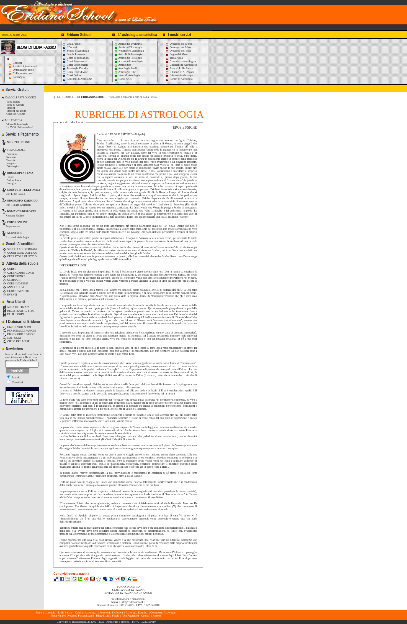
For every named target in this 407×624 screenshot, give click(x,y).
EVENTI (11, 294)
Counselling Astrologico (183, 64)
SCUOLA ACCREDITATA (21, 249)
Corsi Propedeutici (76, 61)
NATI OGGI (13, 337)
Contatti (17, 62)
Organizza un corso (23, 69)
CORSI (11, 268)
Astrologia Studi (127, 68)
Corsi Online (73, 75)
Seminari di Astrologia (79, 78)
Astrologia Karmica (77, 68)
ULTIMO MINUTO (17, 290)
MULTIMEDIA (13, 120)
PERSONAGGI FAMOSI (21, 330)
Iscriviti (15, 377)
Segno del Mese (178, 54)
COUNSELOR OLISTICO (21, 252)
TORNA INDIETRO (128, 586)
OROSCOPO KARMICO (22, 200)
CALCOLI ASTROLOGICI (20, 97)
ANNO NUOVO (15, 287)
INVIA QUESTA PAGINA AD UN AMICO (128, 592)
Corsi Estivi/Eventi (77, 71)
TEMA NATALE (15, 149)
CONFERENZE (15, 276)
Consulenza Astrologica (182, 61)
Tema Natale (176, 57)
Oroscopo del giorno (180, 43)
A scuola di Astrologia (130, 61)
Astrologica (124, 64)
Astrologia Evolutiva (129, 43)
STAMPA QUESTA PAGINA (128, 589)
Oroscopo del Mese (180, 47)
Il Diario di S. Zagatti (181, 71)
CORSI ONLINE (17, 222)
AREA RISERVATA (17, 307)
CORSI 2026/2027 (17, 283)
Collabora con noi (23, 73)
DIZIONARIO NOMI (18, 326)
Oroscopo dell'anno (180, 50)
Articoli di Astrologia (130, 54)
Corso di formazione (77, 57)
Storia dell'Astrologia (130, 47)
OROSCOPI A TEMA (20, 172)
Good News (125, 78)
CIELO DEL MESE (18, 341)
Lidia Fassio (73, 43)
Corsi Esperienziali (77, 64)
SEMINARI (13, 279)
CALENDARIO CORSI (20, 272)
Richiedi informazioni (25, 66)
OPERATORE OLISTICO (21, 256)
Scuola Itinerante (75, 54)
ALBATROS (14, 233)
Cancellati (17, 382)
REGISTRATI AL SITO (20, 310)
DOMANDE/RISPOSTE (21, 211)
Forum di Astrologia (180, 78)
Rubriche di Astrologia (131, 50)
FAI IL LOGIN (15, 314)
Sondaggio (19, 76)
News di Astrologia (129, 75)
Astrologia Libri (127, 71)
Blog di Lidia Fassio (181, 68)
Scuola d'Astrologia (77, 50)
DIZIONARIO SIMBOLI (20, 334)
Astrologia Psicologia (130, 57)
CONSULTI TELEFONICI (23, 189)
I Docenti (71, 47)
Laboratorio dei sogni (181, 75)
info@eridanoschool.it (133, 601)
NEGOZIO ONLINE (18, 142)
